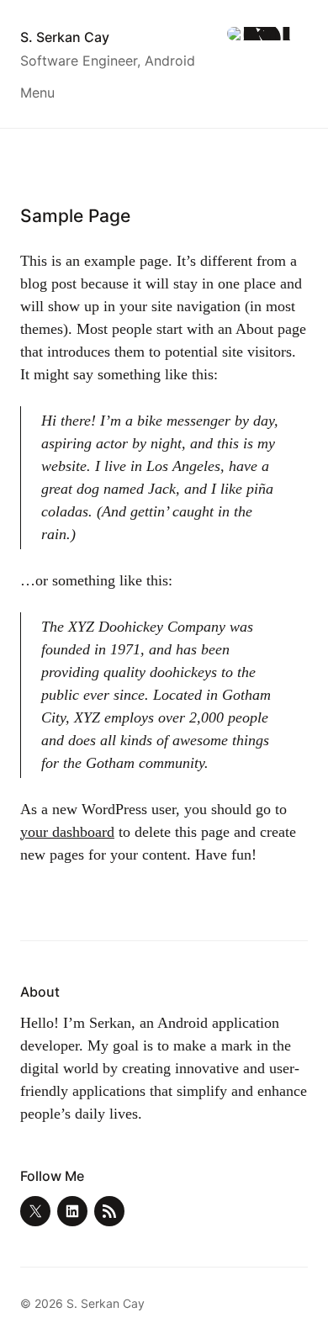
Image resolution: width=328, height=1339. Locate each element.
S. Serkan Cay (64, 37)
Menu (37, 92)
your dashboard (67, 831)
